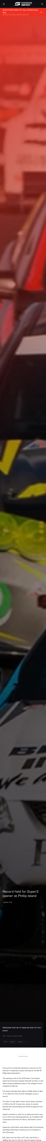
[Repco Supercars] (23, 4)
